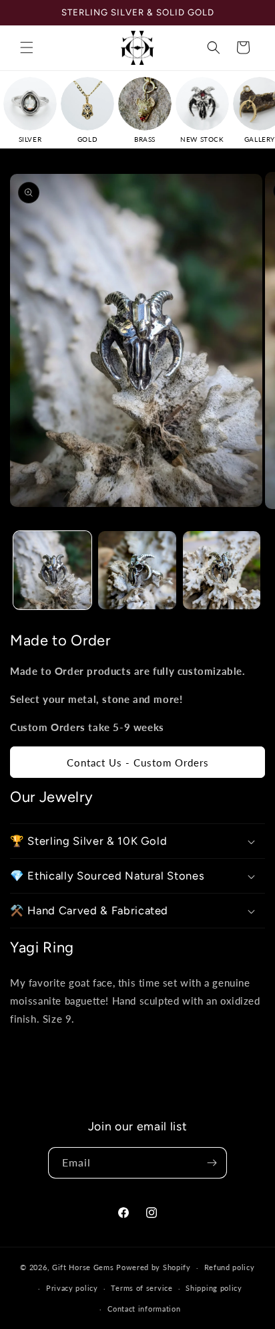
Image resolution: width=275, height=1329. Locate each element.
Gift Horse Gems (83, 1267)
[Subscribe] (211, 1163)
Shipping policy (214, 1288)
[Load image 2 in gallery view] (137, 570)
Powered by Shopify (153, 1267)
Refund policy (229, 1267)
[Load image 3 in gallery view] (222, 570)
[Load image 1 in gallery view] (52, 570)
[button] (26, 47)
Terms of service (141, 1288)
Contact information (143, 1308)
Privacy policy (72, 1288)
